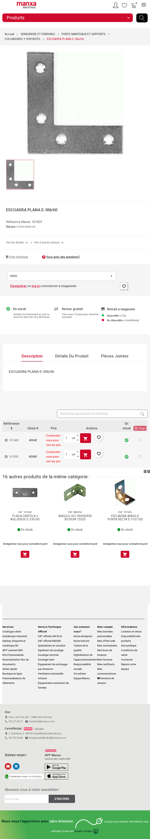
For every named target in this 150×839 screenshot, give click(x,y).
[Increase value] (77, 435)
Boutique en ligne (12, 673)
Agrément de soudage (50, 650)
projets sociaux (83, 831)
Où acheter (80, 673)
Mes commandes (107, 645)
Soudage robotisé (48, 654)
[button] (140, 440)
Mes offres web (106, 640)
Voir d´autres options (49, 242)
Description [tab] (32, 356)
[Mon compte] (116, 5)
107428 (13, 440)
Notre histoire (81, 640)
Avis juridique (128, 645)
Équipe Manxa (82, 678)
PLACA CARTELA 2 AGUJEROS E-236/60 (25, 517)
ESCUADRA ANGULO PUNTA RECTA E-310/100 (125, 517)
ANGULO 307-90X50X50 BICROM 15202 (75, 517)
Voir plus (39, 728)
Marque (11, 226)
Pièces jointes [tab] (115, 356)
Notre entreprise (83, 636)
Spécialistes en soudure (51, 645)
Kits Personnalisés (13, 654)
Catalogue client (11, 631)
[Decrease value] (77, 440)
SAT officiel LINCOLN (50, 636)
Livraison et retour (131, 631)
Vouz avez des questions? (63, 257)
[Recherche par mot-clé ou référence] (142, 17)
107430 (13, 456)
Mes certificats (105, 664)
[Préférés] (124, 5)
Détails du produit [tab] (71, 356)
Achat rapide (9, 668)
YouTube (8, 766)
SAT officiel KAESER (49, 640)
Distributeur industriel (14, 636)
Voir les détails (17, 242)
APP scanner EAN (12, 650)
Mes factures (104, 659)
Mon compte (105, 626)
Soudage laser (46, 659)
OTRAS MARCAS (26, 226)
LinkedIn (16, 766)
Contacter (127, 659)
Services (7, 626)
